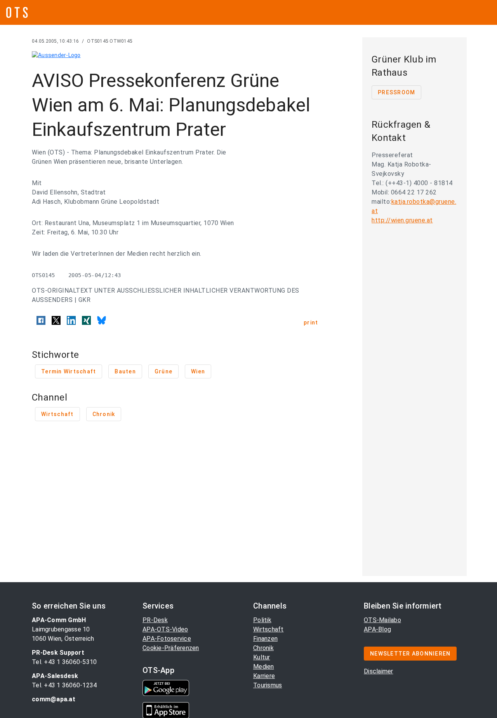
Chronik (263, 648)
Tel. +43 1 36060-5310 (64, 662)
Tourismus (267, 685)
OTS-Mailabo (382, 620)
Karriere (264, 676)
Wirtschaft (268, 629)
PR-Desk (155, 620)
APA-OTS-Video (165, 629)
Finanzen (265, 638)
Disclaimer (378, 671)
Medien (263, 666)
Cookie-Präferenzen (170, 648)
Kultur (261, 657)
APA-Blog (377, 629)
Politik (262, 620)
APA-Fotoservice (166, 638)
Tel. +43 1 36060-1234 (64, 685)
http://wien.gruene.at (402, 220)
